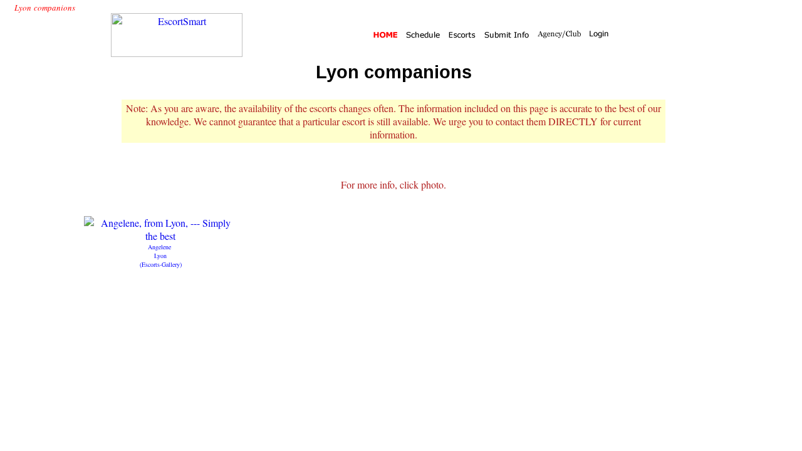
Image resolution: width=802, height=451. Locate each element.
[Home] (386, 35)
